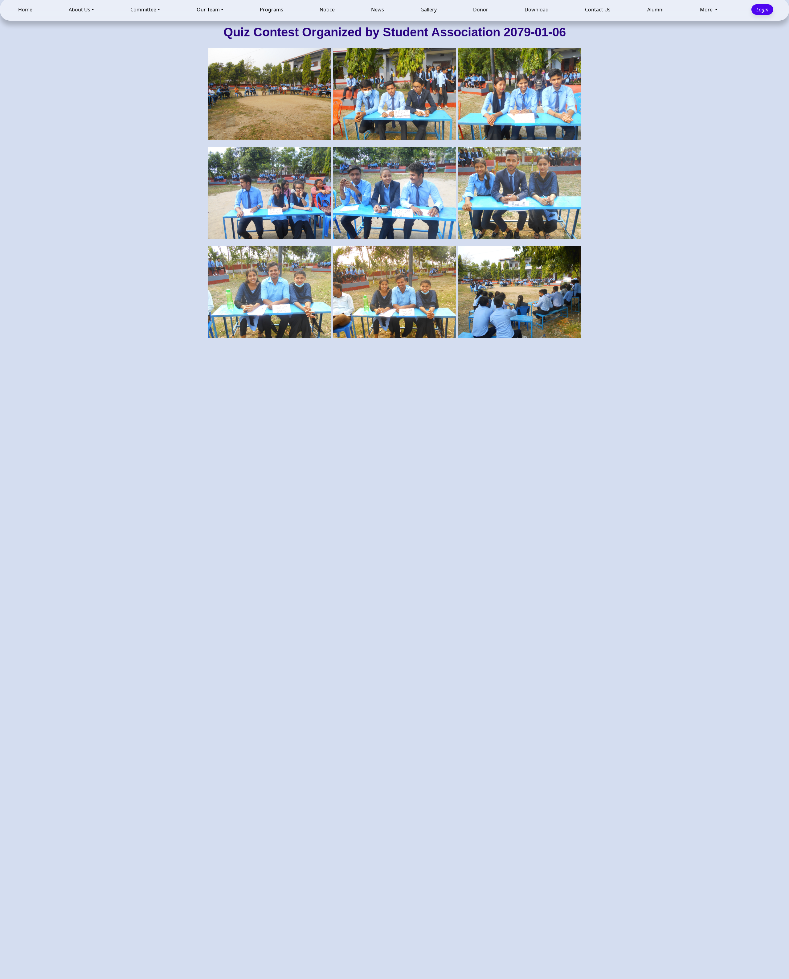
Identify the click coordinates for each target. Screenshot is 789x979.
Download (537, 11)
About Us (79, 11)
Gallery (428, 11)
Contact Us (598, 11)
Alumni (655, 11)
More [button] (707, 11)
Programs (271, 11)
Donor (480, 11)
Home (25, 11)
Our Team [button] (208, 11)
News (377, 11)
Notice (327, 11)
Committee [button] (143, 11)
